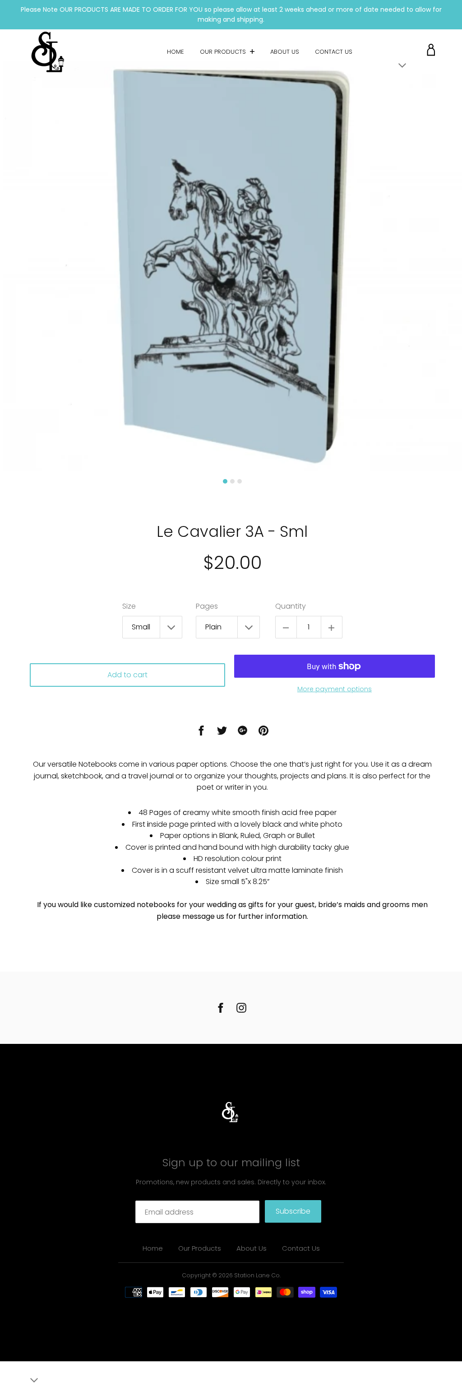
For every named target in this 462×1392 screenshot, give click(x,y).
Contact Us (333, 51)
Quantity (290, 606)
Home (175, 51)
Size (129, 606)
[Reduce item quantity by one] (286, 627)
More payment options (334, 689)
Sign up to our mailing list (231, 1162)
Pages (207, 606)
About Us (284, 51)
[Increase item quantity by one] (331, 627)
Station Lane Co (257, 1275)
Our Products (224, 51)
